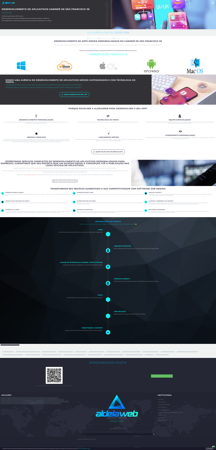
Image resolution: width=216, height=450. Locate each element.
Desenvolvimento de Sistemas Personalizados (13, 401)
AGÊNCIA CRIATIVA (117, 418)
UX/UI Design (46, 403)
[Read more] (36, 195)
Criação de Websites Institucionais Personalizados (14, 399)
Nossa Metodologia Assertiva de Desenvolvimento (170, 412)
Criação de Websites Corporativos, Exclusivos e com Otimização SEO (19, 397)
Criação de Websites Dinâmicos (33, 403)
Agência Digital (31, 174)
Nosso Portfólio (162, 402)
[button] (1, 65)
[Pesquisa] (153, 434)
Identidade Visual (55, 403)
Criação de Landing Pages (61, 401)
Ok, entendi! (209, 448)
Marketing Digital (34, 399)
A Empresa (161, 399)
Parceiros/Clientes (162, 407)
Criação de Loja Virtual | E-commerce (48, 397)
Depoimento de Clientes (164, 410)
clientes (36, 168)
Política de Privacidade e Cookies (84, 448)
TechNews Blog (162, 415)
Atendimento (161, 417)
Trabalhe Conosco (162, 420)
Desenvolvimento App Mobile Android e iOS (52, 399)
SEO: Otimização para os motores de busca (12, 403)
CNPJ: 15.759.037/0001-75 (117, 419)
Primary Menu (213, 3)
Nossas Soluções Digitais (164, 404)
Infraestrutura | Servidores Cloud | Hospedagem (40, 401)
